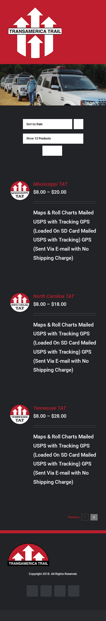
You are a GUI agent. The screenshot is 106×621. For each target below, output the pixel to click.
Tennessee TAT (49, 408)
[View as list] (57, 150)
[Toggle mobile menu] (97, 13)
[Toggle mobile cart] (88, 13)
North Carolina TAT (53, 296)
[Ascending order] (78, 124)
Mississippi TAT (50, 184)
